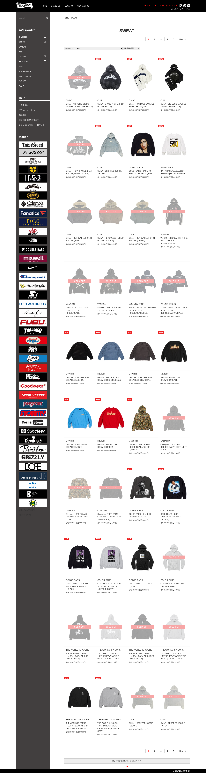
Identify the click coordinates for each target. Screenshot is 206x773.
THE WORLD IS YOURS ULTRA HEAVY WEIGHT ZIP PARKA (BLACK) (141, 656)
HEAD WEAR (25, 71)
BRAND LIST (56, 6)
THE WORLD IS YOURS (77, 650)
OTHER (22, 81)
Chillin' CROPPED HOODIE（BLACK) (141, 724)
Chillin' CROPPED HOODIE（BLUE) (109, 172)
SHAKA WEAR (25, 515)
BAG (21, 66)
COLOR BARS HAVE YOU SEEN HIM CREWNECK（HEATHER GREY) (109, 586)
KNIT (21, 51)
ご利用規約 (23, 105)
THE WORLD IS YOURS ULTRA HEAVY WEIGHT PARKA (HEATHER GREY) (108, 656)
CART (149, 5)
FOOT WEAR (25, 76)
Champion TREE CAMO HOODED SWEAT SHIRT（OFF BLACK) (173, 447)
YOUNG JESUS (136, 304)
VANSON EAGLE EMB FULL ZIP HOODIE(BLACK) (109, 309)
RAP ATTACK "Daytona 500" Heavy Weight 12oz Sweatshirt (172, 172)
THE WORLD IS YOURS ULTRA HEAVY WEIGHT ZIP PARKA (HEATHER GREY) (173, 656)
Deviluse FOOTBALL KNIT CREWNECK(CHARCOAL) (140, 378)
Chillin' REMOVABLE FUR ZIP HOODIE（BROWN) (110, 239)
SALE (21, 86)
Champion (133, 441)
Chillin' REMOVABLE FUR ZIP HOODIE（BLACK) (79, 239)
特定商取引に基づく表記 (29, 120)
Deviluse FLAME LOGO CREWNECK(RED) (107, 445)
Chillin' (69, 100)
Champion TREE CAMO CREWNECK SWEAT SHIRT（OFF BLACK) (109, 516)
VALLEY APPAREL (27, 510)
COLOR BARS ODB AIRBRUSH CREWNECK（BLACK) (170, 516)
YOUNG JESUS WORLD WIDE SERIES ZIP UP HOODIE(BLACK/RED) (142, 310)
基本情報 (22, 115)
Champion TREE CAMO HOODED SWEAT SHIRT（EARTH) (139, 447)
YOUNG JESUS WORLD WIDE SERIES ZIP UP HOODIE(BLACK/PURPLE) (173, 310)
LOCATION (69, 6)
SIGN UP (173, 5)
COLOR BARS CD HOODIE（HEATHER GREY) (172, 585)
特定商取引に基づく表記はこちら (127, 761)
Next (182, 39)
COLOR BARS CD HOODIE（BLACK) (141, 585)
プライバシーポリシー (28, 110)
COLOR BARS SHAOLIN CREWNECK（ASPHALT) (140, 515)
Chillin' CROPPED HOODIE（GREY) (172, 724)
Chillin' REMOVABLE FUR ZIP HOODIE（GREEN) (142, 239)
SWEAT (22, 47)
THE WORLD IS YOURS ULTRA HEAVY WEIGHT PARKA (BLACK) (77, 656)
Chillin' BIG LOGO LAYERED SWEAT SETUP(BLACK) (173, 105)
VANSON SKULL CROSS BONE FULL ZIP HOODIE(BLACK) (77, 310)
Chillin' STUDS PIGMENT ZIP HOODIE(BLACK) (110, 105)
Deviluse (70, 374)
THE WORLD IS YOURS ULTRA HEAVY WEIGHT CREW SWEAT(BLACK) (77, 726)
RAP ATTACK (166, 167)
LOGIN (161, 5)
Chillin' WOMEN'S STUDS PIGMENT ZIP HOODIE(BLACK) (79, 105)
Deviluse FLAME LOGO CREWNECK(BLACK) (170, 378)
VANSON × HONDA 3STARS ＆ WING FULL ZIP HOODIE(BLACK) (174, 240)
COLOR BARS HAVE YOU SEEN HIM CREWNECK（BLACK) (77, 586)
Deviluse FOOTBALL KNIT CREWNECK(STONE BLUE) (109, 378)
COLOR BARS (136, 167)
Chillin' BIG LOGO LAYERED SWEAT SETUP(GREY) (141, 105)
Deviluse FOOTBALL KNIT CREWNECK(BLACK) (77, 378)
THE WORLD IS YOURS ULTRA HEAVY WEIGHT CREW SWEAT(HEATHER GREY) (108, 727)
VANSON (164, 234)
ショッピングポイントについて (31, 125)
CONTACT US (83, 6)
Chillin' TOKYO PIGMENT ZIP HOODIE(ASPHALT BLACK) (79, 172)
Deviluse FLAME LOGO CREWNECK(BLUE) (76, 445)
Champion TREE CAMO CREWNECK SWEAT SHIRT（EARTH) (77, 516)
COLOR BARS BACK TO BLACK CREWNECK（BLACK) (141, 172)
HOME (44, 6)
